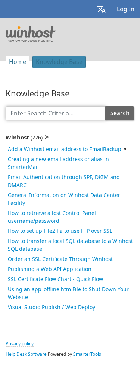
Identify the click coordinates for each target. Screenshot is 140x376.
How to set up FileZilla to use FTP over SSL (60, 231)
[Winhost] (31, 33)
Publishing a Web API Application (49, 269)
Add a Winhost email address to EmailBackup (64, 149)
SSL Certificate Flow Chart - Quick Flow (55, 279)
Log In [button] (125, 9)
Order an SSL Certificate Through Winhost (60, 259)
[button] (102, 9)
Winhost (24, 137)
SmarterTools (87, 354)
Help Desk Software (26, 354)
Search (120, 113)
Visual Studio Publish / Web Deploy (51, 307)
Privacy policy (20, 343)
